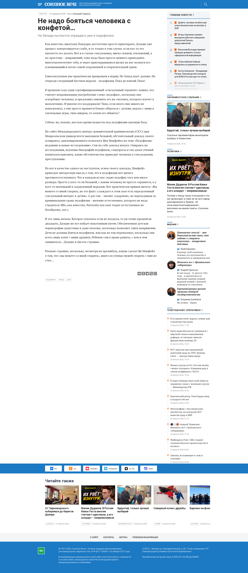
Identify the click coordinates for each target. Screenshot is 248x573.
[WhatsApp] (155, 273)
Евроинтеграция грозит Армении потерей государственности (191, 291)
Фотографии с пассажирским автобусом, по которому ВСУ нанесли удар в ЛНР (186, 412)
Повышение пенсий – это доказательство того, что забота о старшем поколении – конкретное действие (193, 238)
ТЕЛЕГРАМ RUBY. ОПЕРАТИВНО (184, 310)
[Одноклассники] (143, 273)
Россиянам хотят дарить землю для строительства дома (190, 320)
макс (151, 468)
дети (69, 280)
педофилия (51, 280)
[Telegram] (147, 273)
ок (75, 468)
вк (56, 468)
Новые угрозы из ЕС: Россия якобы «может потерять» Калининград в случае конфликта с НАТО (189, 368)
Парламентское (125, 524)
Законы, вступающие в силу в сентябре (186, 457)
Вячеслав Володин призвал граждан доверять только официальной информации (190, 52)
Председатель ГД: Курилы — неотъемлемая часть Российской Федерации (190, 86)
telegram (113, 468)
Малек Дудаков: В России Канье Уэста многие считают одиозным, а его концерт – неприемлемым (188, 187)
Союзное (50, 524)
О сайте (94, 537)
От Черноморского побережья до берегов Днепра (59, 511)
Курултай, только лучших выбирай (188, 130)
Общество (43, 14)
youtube (93, 468)
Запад (61, 280)
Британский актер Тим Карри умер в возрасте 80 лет (189, 398)
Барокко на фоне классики (206, 508)
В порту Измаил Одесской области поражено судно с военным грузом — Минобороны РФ (189, 384)
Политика (173, 151)
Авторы (123, 537)
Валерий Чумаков (82, 14)
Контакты (108, 537)
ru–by (131, 468)
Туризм (157, 524)
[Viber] (151, 273)
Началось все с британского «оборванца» (193, 263)
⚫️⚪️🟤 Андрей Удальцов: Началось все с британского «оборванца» (185, 427)
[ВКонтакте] (139, 273)
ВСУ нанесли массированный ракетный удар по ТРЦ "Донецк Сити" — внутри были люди (187, 353)
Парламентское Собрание (183, 97)
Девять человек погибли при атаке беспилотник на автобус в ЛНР (191, 25)
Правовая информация (145, 537)
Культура (194, 524)
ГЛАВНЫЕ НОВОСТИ (181, 15)
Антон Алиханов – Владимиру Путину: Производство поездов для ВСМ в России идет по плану (191, 74)
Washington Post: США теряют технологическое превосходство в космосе (189, 443)
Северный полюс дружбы (170, 508)
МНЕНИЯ (171, 224)
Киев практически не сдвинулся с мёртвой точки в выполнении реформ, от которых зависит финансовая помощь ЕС (189, 335)
